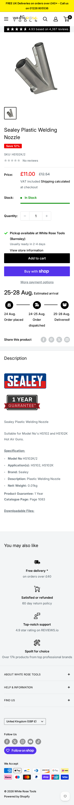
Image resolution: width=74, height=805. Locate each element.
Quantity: (11, 216)
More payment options (37, 282)
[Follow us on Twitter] (15, 741)
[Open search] (45, 19)
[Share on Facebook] (43, 340)
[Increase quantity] (46, 216)
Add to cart (37, 258)
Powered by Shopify (17, 796)
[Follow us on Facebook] (7, 741)
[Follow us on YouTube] (30, 741)
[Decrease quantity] (25, 216)
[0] (66, 19)
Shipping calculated (55, 181)
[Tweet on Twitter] (59, 340)
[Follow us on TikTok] (38, 741)
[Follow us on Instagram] (22, 741)
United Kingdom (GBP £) (21, 721)
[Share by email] (67, 340)
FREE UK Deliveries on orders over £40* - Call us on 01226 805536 (37, 6)
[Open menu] (6, 19)
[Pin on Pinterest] (51, 340)
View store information (26, 250)
